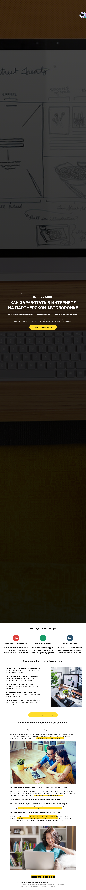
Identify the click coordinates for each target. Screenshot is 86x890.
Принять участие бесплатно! (43, 327)
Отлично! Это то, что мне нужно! (43, 715)
